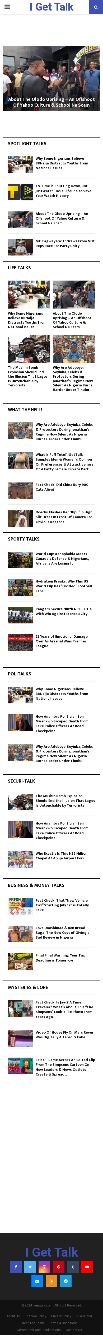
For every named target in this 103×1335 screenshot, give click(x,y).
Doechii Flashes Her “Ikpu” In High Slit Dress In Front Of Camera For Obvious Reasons (64, 517)
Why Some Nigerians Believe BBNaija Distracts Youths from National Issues (62, 163)
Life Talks (19, 268)
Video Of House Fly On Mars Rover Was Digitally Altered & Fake (64, 1034)
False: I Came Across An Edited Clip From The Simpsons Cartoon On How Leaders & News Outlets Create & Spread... (65, 1067)
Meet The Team (32, 1323)
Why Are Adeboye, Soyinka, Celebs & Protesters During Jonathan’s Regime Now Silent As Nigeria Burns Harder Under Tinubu (73, 378)
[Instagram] (44, 1267)
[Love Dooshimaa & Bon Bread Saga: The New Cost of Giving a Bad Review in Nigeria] (20, 934)
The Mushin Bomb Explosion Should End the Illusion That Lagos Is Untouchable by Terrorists (28, 376)
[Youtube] (87, 1267)
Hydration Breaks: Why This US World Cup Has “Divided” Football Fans (64, 586)
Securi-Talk (21, 781)
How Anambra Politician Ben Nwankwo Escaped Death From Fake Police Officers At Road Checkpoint (62, 723)
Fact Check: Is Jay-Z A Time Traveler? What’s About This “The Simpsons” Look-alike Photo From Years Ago (64, 1009)
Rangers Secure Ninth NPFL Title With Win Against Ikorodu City (64, 611)
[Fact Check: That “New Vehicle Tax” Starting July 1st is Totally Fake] (20, 906)
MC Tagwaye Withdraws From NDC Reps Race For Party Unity (65, 243)
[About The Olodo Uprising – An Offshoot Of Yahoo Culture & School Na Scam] (20, 219)
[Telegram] (66, 1281)
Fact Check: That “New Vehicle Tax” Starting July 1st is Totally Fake (62, 905)
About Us (13, 1316)
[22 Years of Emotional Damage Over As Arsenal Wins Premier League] (20, 642)
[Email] (37, 1281)
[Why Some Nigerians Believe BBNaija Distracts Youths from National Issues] (20, 164)
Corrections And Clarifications (39, 1330)
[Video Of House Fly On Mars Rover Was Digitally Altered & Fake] (20, 1038)
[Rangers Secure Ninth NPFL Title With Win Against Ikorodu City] (20, 615)
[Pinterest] (58, 1267)
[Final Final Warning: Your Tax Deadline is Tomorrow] (20, 961)
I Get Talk (51, 7)
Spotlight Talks (27, 144)
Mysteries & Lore (28, 988)
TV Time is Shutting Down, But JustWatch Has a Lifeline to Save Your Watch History (63, 190)
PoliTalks (19, 674)
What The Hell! (25, 410)
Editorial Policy (35, 1316)
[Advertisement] (51, 1170)
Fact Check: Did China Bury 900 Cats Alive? (62, 487)
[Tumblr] (73, 1267)
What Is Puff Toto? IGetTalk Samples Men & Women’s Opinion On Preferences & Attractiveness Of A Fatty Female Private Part (64, 462)
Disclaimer (84, 1316)
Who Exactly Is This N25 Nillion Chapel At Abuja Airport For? (61, 855)
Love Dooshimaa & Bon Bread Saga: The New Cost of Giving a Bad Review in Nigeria (63, 932)
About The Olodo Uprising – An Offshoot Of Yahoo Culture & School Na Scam (51, 103)
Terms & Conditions (63, 1323)
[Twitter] (30, 1267)
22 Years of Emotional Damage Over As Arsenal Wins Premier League (62, 641)
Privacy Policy (61, 1316)
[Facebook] (16, 1267)
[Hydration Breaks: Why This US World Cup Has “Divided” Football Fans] (20, 587)
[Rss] (51, 1281)
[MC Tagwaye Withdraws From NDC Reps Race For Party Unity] (20, 247)
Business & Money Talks (36, 885)
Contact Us (74, 1330)
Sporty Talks (24, 539)
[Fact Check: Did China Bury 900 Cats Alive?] (20, 490)
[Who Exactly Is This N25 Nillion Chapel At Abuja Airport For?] (20, 859)
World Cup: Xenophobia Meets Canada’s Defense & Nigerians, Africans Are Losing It (62, 558)
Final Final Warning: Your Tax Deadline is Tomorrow (60, 957)
